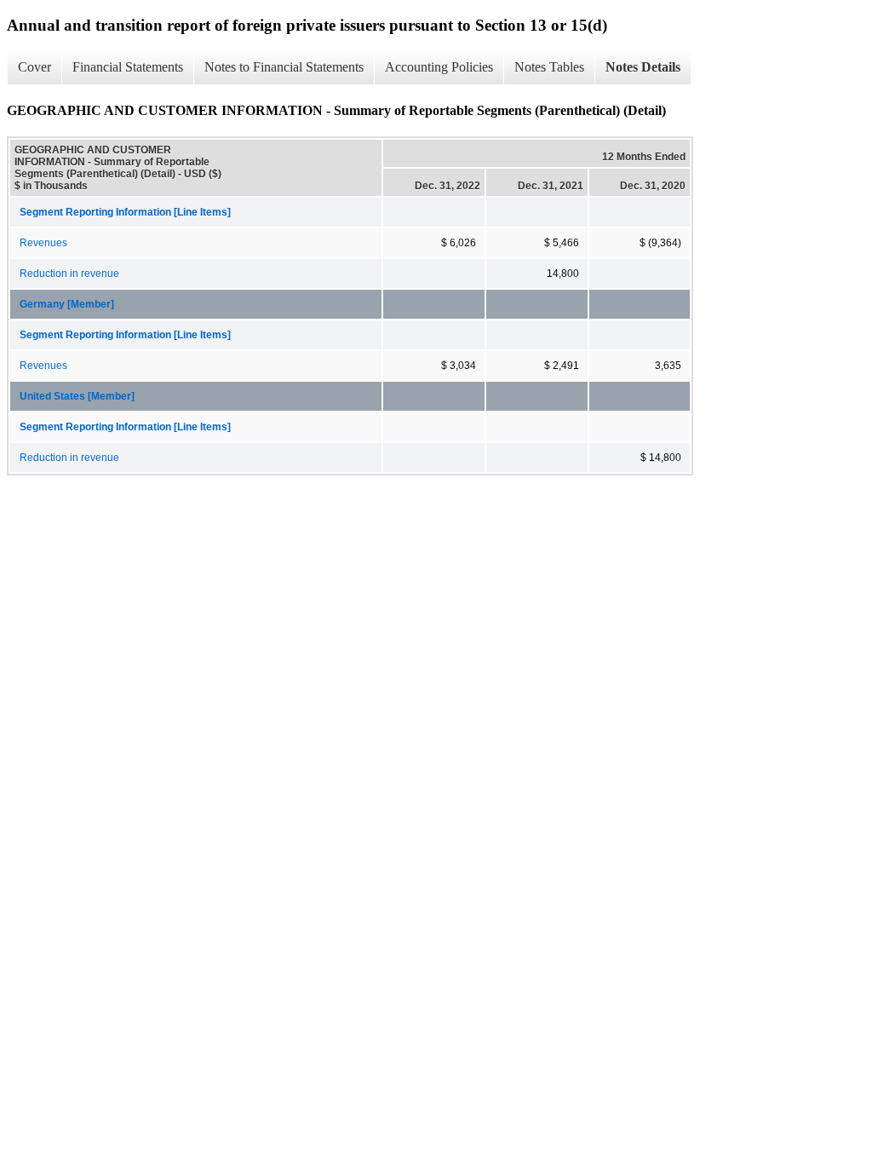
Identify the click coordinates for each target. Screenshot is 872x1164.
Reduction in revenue (69, 273)
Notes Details (642, 67)
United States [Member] (77, 396)
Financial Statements (127, 67)
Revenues (43, 243)
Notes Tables (549, 67)
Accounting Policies (439, 67)
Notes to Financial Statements (284, 67)
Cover (34, 67)
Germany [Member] (67, 304)
